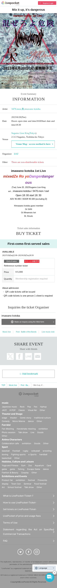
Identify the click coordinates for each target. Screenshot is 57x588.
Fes (35, 406)
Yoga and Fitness (10, 465)
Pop (29, 406)
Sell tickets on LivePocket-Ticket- (19, 509)
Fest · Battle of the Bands (26, 332)
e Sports (32, 454)
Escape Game (33, 469)
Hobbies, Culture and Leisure (18, 461)
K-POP (13, 410)
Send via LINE (28, 356)
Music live (7, 332)
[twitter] (20, 552)
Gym (23, 465)
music (5, 402)
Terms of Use (10, 522)
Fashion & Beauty (10, 472)
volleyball (35, 451)
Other (42, 410)
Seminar (27, 484)
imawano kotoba (32, 109)
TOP (3, 385)
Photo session (8, 432)
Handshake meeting (26, 429)
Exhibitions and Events (14, 476)
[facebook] (29, 552)
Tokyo (32, 133)
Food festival (40, 484)
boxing (5, 454)
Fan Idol (6, 424)
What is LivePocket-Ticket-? (18, 495)
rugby (25, 451)
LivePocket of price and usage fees (22, 515)
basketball (6, 458)
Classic (21, 410)
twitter (10, 356)
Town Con (16, 484)
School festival (14, 487)
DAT (16, 154)
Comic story (25, 417)
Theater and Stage (12, 413)
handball (43, 454)
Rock (22, 406)
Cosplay (25, 472)
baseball (6, 451)
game (12, 469)
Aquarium (39, 465)
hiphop (43, 406)
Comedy (6, 421)
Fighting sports (18, 454)
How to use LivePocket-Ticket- (19, 502)
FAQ (5, 540)
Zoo (30, 465)
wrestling (47, 451)
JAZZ (4, 410)
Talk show (23, 432)
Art (3, 487)
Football (16, 451)
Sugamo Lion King (20, 133)
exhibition (43, 429)
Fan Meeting (8, 429)
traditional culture (42, 417)
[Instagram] (37, 552)
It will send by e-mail (37, 356)
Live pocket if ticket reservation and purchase (10, 3)
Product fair (7, 480)
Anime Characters (12, 439)
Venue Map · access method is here (33, 144)
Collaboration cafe (10, 443)
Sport (5, 446)
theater (13, 417)
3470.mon (16, 109)
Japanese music (9, 406)
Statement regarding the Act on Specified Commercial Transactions (28, 531)
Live (32, 432)
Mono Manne (18, 421)
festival (31, 480)
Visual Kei (32, 410)
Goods (40, 432)
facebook (19, 356)
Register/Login (48, 3)
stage (4, 417)
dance (31, 421)
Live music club (48, 332)
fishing (21, 469)
